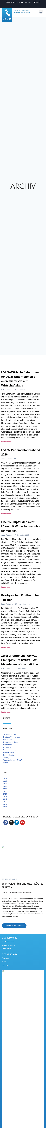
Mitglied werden (8, 942)
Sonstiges (7, 757)
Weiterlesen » (7, 442)
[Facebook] (5, 822)
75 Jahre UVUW (9, 734)
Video (5, 763)
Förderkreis (6, 949)
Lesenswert (7, 745)
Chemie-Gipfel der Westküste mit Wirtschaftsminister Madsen (20, 526)
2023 (5, 786)
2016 (5, 804)
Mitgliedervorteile (8, 945)
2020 (5, 794)
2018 (5, 799)
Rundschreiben (9, 755)
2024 (5, 784)
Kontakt (5, 965)
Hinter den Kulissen (10, 742)
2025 (5, 781)
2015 (5, 807)
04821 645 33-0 (34, 2)
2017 (5, 802)
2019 (5, 796)
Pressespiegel (8, 752)
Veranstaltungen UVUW (12, 760)
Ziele (4, 962)
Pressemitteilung (9, 750)
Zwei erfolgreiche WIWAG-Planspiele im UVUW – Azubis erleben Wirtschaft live (20, 660)
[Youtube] (22, 822)
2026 (5, 779)
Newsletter (7, 747)
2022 (5, 789)
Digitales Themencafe (11, 737)
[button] (41, 12)
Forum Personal (9, 740)
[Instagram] (11, 822)
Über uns (5, 958)
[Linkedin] (16, 822)
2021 (5, 791)
